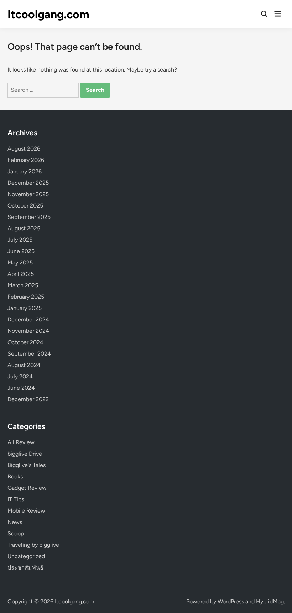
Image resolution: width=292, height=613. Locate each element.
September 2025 (29, 217)
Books (15, 476)
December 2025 (28, 182)
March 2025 (22, 285)
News (14, 522)
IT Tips (15, 499)
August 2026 (23, 148)
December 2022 (28, 399)
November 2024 (28, 331)
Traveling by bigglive (33, 544)
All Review (21, 442)
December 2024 (28, 319)
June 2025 (21, 251)
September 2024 (29, 353)
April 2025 (20, 274)
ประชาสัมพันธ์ (25, 567)
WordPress (231, 601)
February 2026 (25, 160)
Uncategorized (26, 556)
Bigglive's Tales (26, 465)
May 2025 (20, 262)
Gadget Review (27, 487)
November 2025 (28, 194)
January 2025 (24, 308)
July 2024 (20, 376)
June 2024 (21, 387)
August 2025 (23, 228)
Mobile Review (26, 510)
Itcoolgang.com (48, 14)
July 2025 (19, 239)
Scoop (15, 533)
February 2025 (25, 296)
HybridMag (270, 601)
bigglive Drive (24, 453)
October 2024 (25, 342)
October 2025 (25, 205)
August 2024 (24, 365)
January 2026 (24, 171)
